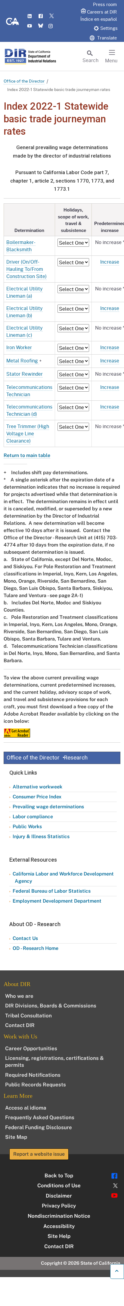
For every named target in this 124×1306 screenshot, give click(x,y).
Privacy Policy (59, 1206)
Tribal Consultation (28, 1016)
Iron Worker (19, 347)
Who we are (19, 996)
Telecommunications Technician (29, 391)
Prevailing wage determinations (48, 807)
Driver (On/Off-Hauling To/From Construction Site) (26, 269)
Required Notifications (32, 1075)
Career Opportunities (31, 1048)
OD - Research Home (35, 948)
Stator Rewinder (24, 373)
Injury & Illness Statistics (41, 836)
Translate (106, 37)
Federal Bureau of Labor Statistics (52, 891)
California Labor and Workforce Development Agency (63, 877)
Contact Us (25, 938)
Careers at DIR (102, 11)
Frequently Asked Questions (39, 1117)
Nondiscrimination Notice (59, 1216)
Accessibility (59, 1226)
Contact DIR (20, 1025)
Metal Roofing (22, 360)
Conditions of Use (59, 1185)
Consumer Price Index (37, 797)
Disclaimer (59, 1196)
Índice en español (98, 19)
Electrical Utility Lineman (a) (24, 292)
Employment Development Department (57, 901)
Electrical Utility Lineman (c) (24, 331)
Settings (109, 28)
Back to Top (59, 1176)
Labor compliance (33, 816)
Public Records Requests (35, 1085)
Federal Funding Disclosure (38, 1127)
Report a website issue (39, 1154)
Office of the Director (24, 81)
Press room (105, 4)
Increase (109, 261)
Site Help (59, 1236)
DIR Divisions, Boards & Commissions (50, 1006)
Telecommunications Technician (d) (29, 410)
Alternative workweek (37, 787)
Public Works (27, 826)
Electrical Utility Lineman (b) (24, 312)
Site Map (16, 1137)
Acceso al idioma (25, 1108)
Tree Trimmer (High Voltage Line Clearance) (27, 433)
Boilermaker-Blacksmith (21, 246)
